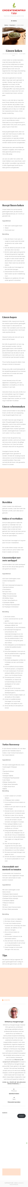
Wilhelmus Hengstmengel (10, 53)
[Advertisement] (14, 185)
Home (6, 25)
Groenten (12, 25)
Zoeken (4, 1112)
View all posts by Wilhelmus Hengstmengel (14, 1082)
